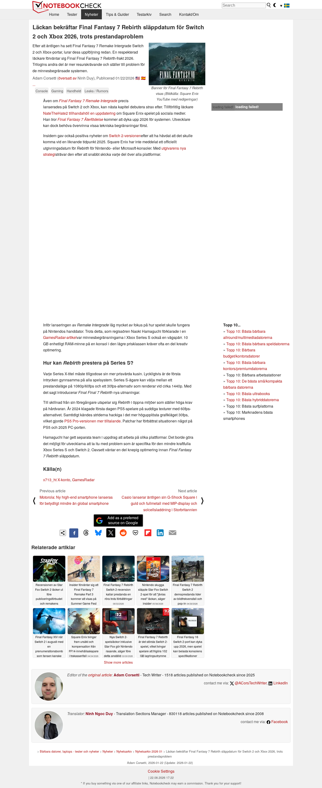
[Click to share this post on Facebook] (73, 532)
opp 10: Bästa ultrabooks (249, 393)
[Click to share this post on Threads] (86, 532)
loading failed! (223, 107)
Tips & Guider (117, 14)
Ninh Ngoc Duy (99, 713)
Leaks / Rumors (96, 90)
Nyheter (91, 14)
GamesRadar (83, 479)
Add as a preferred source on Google (122, 520)
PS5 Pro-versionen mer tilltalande (92, 421)
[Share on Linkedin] (160, 532)
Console (42, 90)
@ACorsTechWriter (250, 683)
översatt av (67, 78)
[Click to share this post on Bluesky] (98, 532)
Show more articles (118, 662)
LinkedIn (280, 683)
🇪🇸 (143, 78)
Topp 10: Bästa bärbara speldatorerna (257, 343)
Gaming (57, 90)
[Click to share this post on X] (110, 532)
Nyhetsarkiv (124, 751)
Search (165, 14)
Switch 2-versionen (125, 135)
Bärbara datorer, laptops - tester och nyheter (69, 751)
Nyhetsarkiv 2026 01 (148, 751)
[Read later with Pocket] (135, 532)
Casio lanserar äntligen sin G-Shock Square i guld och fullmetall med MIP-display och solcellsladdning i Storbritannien (159, 503)
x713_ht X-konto (56, 479)
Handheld (74, 90)
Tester (72, 14)
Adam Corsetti (126, 675)
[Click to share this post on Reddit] (123, 532)
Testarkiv (144, 14)
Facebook (279, 721)
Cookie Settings (161, 771)
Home (54, 14)
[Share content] (63, 533)
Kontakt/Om (189, 14)
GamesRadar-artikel (60, 337)
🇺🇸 (137, 78)
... (34, 84)
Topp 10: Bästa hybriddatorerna (252, 399)
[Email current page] (172, 532)
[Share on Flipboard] (147, 532)
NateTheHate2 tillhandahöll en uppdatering (79, 113)
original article (100, 675)
